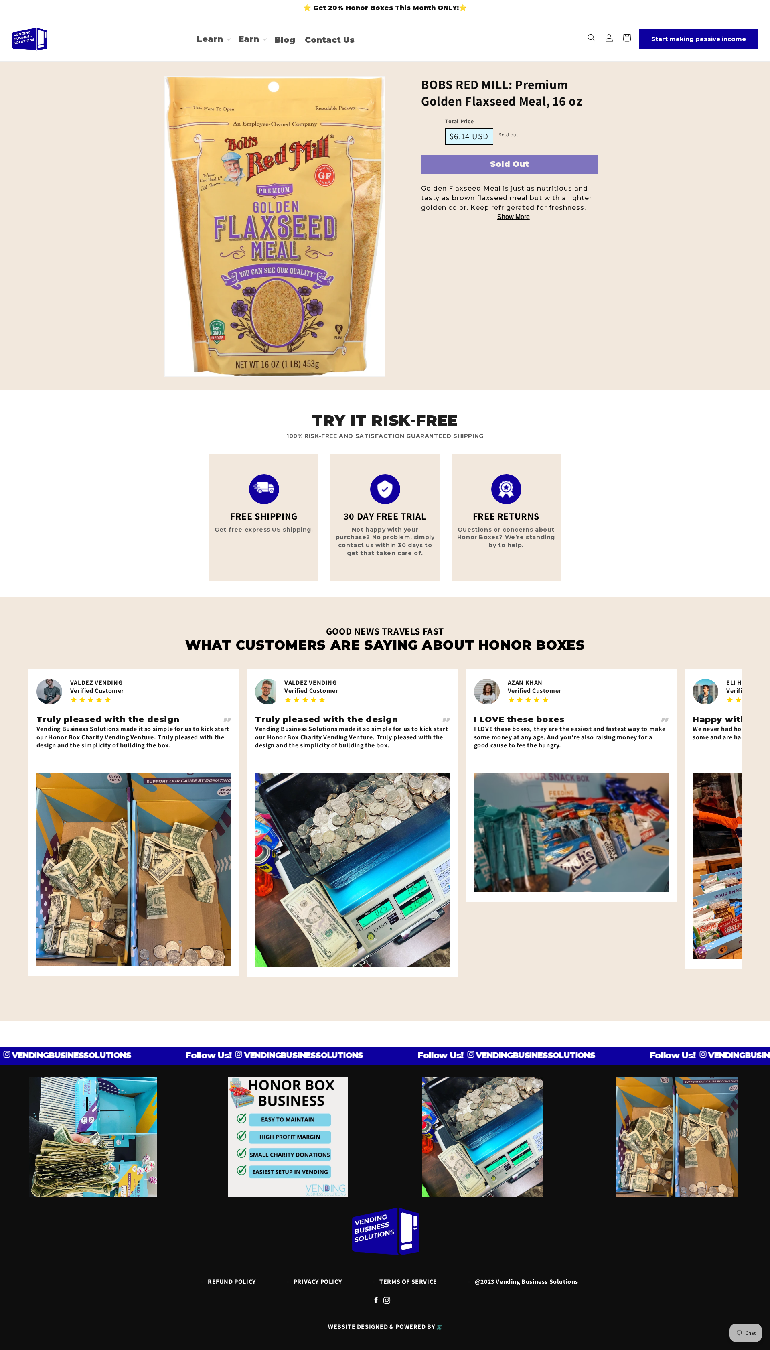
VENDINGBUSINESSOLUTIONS (249, 1055)
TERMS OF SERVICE (408, 1281)
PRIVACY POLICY (318, 1281)
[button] (213, 39)
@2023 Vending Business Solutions (526, 1281)
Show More (513, 216)
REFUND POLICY (232, 1281)
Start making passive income (698, 39)
